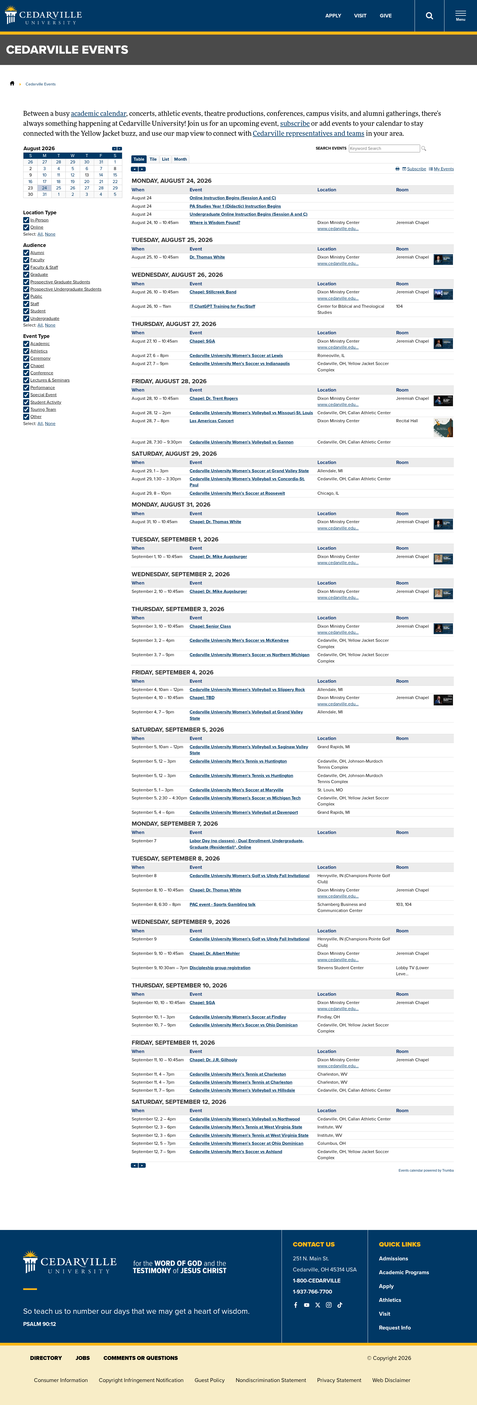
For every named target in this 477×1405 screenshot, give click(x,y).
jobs (83, 1358)
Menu (460, 19)
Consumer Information (61, 1380)
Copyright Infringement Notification (141, 1380)
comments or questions (141, 1358)
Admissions (393, 1258)
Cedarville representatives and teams (308, 134)
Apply (333, 16)
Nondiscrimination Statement (271, 1380)
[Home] (12, 84)
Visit (360, 16)
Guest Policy (210, 1380)
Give (386, 16)
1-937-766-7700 (312, 1291)
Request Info (395, 1327)
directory (46, 1358)
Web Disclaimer (391, 1380)
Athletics (390, 1300)
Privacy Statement (339, 1380)
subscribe (295, 124)
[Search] (429, 16)
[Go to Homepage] (43, 22)
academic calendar (98, 114)
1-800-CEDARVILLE (317, 1280)
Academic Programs (404, 1272)
